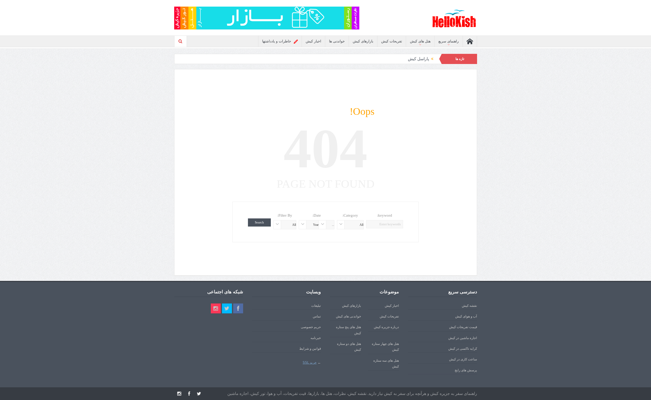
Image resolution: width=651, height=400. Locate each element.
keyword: (384, 215)
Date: (317, 215)
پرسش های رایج (466, 370)
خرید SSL (310, 362)
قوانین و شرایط (310, 348)
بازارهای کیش (363, 41)
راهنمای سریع (448, 41)
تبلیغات (316, 306)
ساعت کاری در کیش (463, 359)
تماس (317, 316)
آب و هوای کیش (466, 316)
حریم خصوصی (311, 327)
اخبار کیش (313, 41)
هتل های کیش (420, 41)
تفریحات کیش (391, 41)
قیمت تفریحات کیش (463, 327)
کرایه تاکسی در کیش (462, 348)
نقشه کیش (469, 306)
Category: (350, 215)
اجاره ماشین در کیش (462, 338)
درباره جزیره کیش (386, 327)
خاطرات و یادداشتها (276, 41)
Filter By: (284, 215)
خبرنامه (315, 338)
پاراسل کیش (418, 59)
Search (259, 222)
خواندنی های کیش (348, 316)
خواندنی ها (337, 41)
